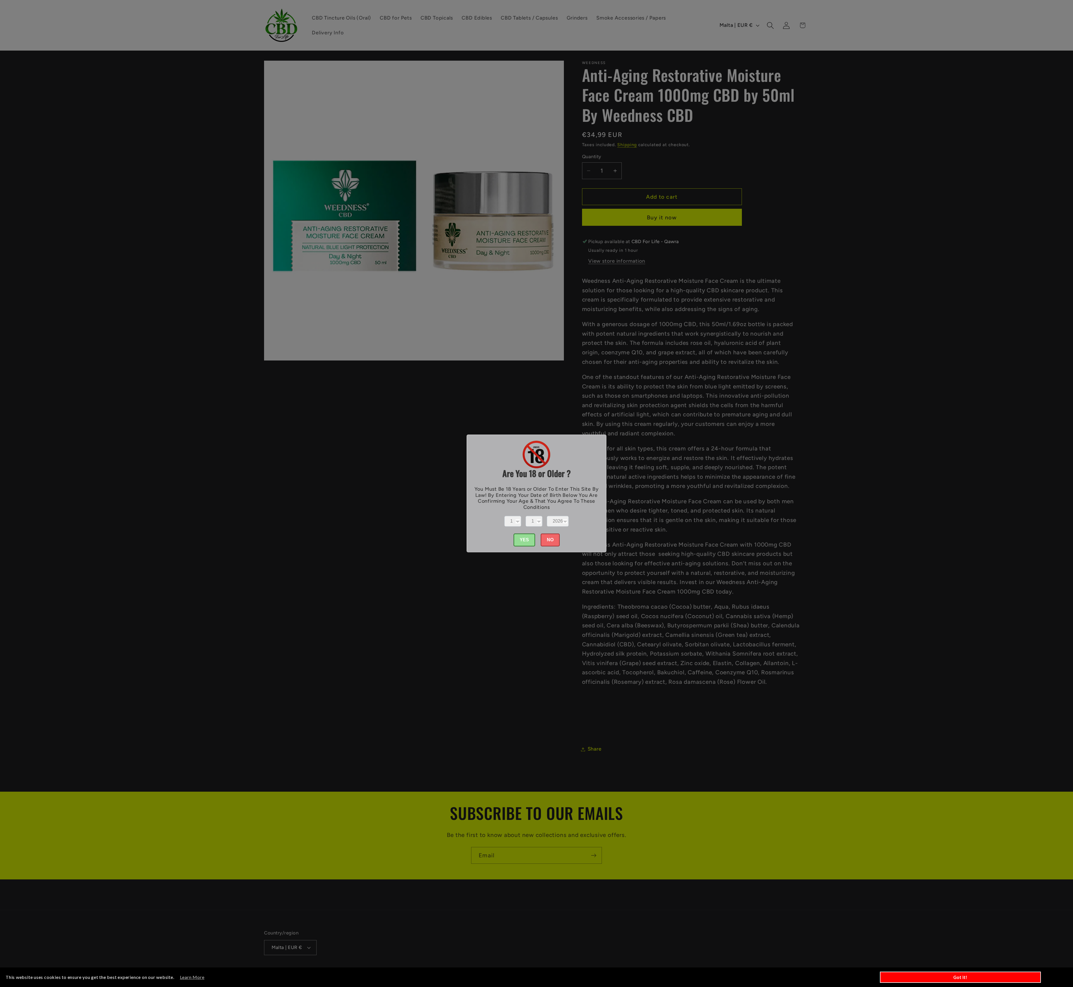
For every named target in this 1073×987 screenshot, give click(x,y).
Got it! (960, 977)
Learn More (192, 977)
